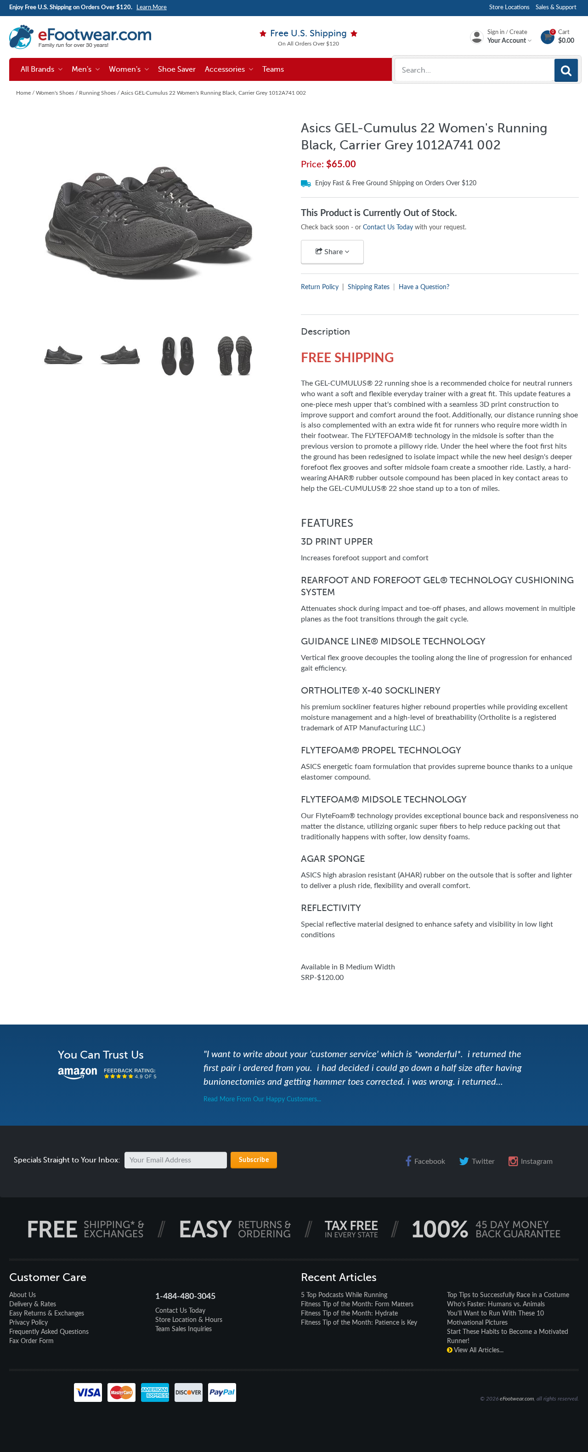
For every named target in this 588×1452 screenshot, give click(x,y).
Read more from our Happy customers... (262, 1099)
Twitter (483, 1161)
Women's (126, 69)
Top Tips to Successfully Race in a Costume (508, 1295)
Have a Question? (424, 287)
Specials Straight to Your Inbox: (67, 1160)
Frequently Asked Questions (49, 1332)
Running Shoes (97, 93)
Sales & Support (556, 8)
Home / (26, 93)
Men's (83, 69)
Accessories (227, 69)
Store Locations (509, 8)
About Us (22, 1295)
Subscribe (254, 1160)
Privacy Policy (28, 1323)
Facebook (429, 1161)
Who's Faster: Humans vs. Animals (496, 1304)
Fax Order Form (31, 1341)
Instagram (537, 1161)
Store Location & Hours (188, 1320)
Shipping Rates (369, 287)
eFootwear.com (517, 1398)
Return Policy (320, 287)
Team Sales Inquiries (183, 1329)
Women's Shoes (55, 93)
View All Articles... (477, 1350)
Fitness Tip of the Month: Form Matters (357, 1304)
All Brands (39, 69)
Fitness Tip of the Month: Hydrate (349, 1313)
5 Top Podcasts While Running (344, 1295)
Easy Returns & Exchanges (46, 1313)
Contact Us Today (388, 227)
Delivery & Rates (32, 1304)
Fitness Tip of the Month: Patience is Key (359, 1323)
